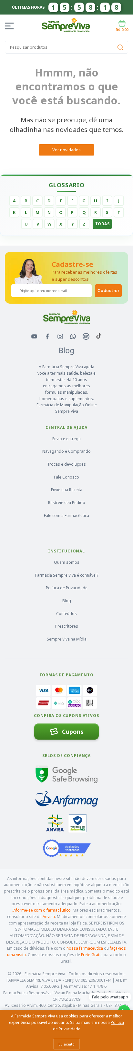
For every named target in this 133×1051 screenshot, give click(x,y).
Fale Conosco (66, 477)
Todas (102, 224)
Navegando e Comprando (66, 451)
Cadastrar (108, 290)
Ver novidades (66, 150)
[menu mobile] (10, 26)
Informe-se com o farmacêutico (41, 910)
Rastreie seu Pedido (66, 502)
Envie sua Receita (66, 489)
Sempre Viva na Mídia (67, 639)
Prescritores (66, 626)
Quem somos (66, 562)
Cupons (73, 731)
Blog (66, 600)
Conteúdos (66, 613)
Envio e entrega (66, 438)
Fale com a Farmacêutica (66, 515)
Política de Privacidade (66, 588)
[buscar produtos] (120, 47)
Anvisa (49, 916)
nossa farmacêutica (84, 948)
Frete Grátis (92, 954)
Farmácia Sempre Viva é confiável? (66, 575)
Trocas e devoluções (66, 464)
